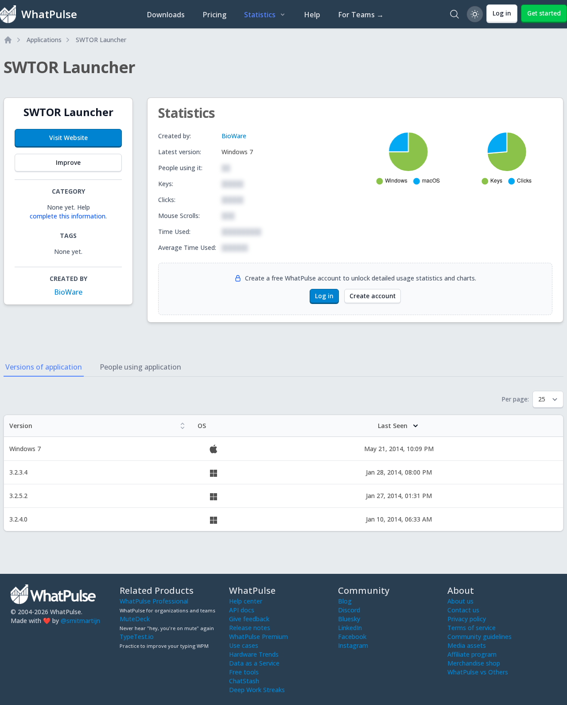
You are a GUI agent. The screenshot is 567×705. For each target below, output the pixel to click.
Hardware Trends (254, 654)
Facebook (352, 636)
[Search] (454, 14)
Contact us (463, 610)
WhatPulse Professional (154, 601)
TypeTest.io (137, 636)
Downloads (166, 14)
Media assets (466, 645)
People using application (140, 367)
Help (312, 14)
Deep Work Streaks (257, 690)
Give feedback (249, 619)
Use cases (243, 645)
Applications (44, 39)
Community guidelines (479, 636)
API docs (241, 610)
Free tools (244, 672)
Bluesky (349, 619)
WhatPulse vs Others (477, 672)
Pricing (214, 14)
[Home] (8, 39)
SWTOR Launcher (101, 39)
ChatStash (244, 681)
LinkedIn (350, 627)
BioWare (68, 292)
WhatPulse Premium (258, 636)
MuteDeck (135, 619)
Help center (245, 601)
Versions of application (43, 367)
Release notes (249, 627)
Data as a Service (254, 663)
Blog (345, 601)
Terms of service (471, 627)
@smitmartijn (80, 620)
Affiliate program (472, 654)
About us (460, 601)
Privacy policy (466, 619)
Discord (349, 610)
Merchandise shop (473, 663)
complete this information (67, 216)
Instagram (353, 645)
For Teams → (361, 14)
